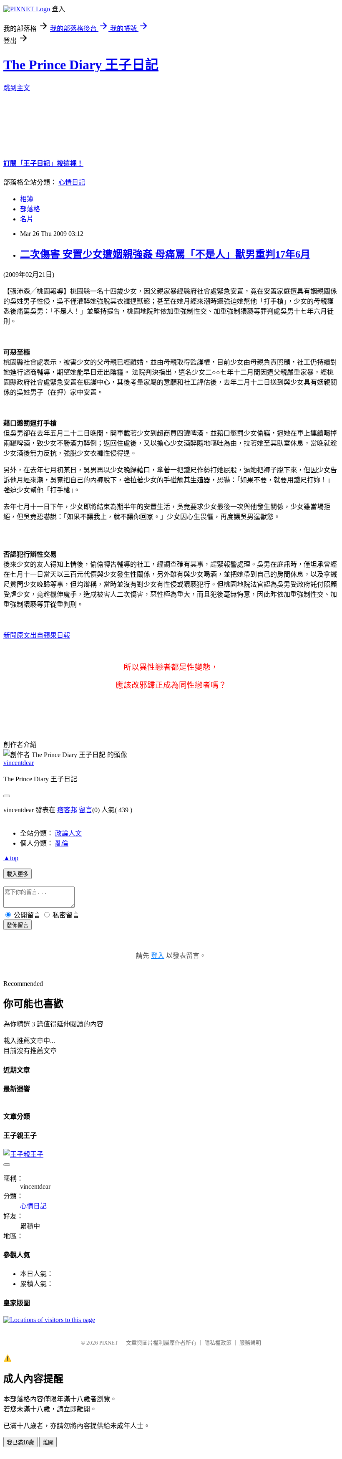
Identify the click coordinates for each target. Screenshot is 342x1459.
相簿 (26, 199)
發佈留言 (17, 925)
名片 (26, 219)
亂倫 (61, 843)
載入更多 (17, 874)
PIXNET (108, 1343)
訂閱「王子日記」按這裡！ (43, 163)
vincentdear (18, 762)
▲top (10, 857)
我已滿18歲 (20, 1442)
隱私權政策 (217, 1343)
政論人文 (68, 833)
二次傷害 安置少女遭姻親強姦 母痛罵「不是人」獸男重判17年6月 (165, 254)
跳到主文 (16, 87)
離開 (48, 1442)
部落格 (30, 209)
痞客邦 (67, 809)
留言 (85, 809)
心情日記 (71, 182)
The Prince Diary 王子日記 (80, 64)
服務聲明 (250, 1343)
